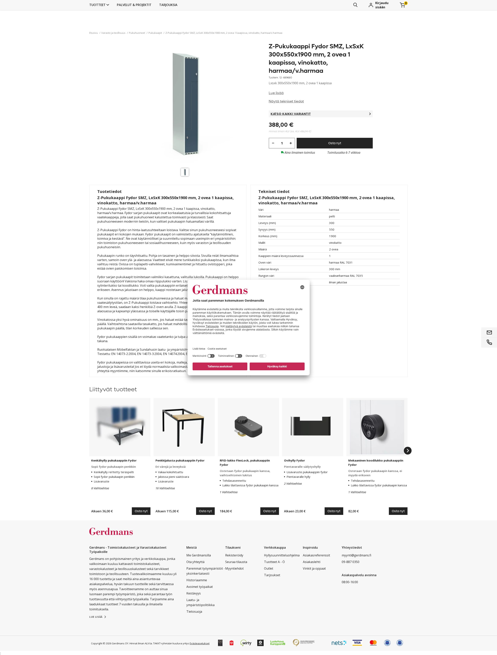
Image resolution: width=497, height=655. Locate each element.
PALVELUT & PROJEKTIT (134, 5)
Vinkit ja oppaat (314, 568)
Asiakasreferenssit (316, 555)
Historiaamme (196, 580)
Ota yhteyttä (195, 562)
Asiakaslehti (311, 562)
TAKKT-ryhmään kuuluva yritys (171, 643)
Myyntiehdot (234, 568)
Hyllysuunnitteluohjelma (282, 555)
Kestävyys (193, 593)
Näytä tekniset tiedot (286, 101)
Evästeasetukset (199, 643)
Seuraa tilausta (236, 562)
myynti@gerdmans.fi (356, 555)
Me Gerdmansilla (198, 555)
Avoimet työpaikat (199, 587)
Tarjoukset (272, 575)
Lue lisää (276, 93)
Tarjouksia (168, 5)
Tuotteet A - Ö (274, 562)
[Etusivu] (111, 535)
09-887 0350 (350, 562)
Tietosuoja (194, 611)
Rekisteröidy (234, 555)
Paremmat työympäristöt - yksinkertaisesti (205, 571)
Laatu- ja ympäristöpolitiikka (200, 602)
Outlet (268, 568)
